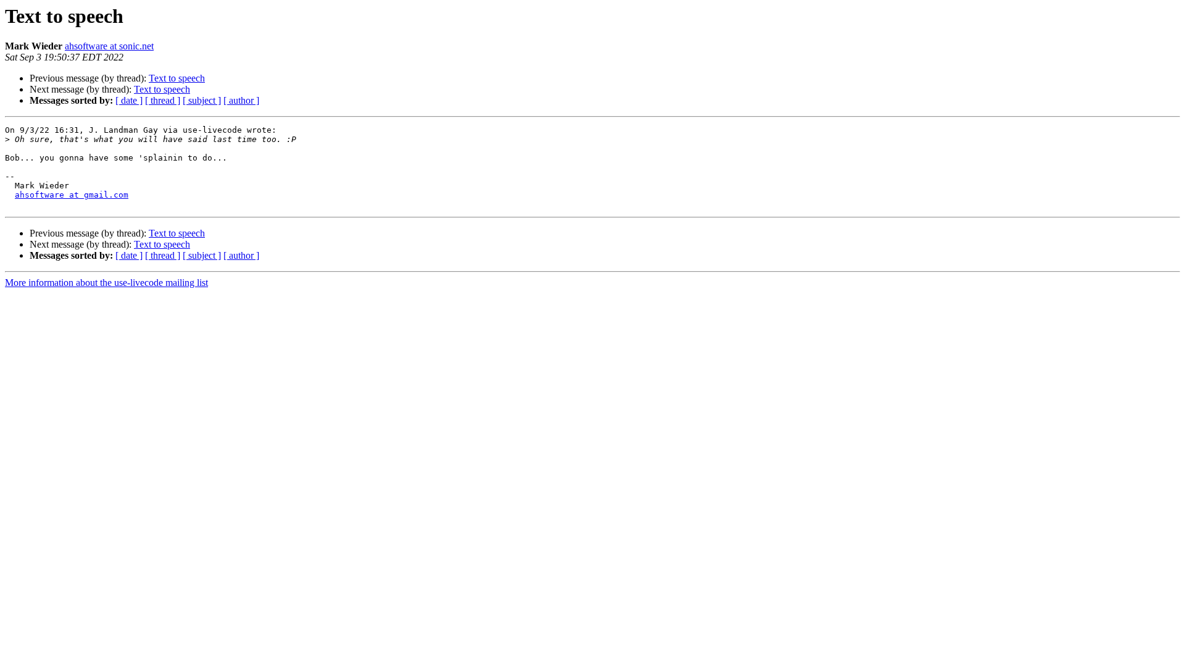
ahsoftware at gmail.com (71, 194)
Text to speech (177, 78)
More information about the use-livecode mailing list (106, 282)
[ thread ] (162, 100)
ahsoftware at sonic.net (109, 46)
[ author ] (241, 100)
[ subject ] (202, 100)
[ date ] (129, 100)
